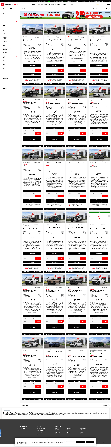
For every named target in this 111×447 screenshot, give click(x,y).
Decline (80, 442)
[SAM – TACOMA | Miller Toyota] (65, 15)
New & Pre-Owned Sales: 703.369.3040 (45, 1)
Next (110, 16)
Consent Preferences (0, 433)
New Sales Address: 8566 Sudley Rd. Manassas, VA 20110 (77, 1)
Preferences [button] (26, 443)
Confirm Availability (32, 74)
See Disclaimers (40, 434)
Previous (21, 16)
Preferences (71, 442)
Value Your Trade (32, 76)
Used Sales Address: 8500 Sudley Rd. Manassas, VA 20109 (99, 1)
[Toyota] (2, 4)
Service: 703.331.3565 (60, 1)
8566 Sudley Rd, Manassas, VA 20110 (32, 80)
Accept (90, 442)
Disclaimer (107, 12)
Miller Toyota (26, 83)
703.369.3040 (41, 428)
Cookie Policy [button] (50, 442)
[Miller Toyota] (11, 4)
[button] (42, 28)
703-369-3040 (38, 83)
